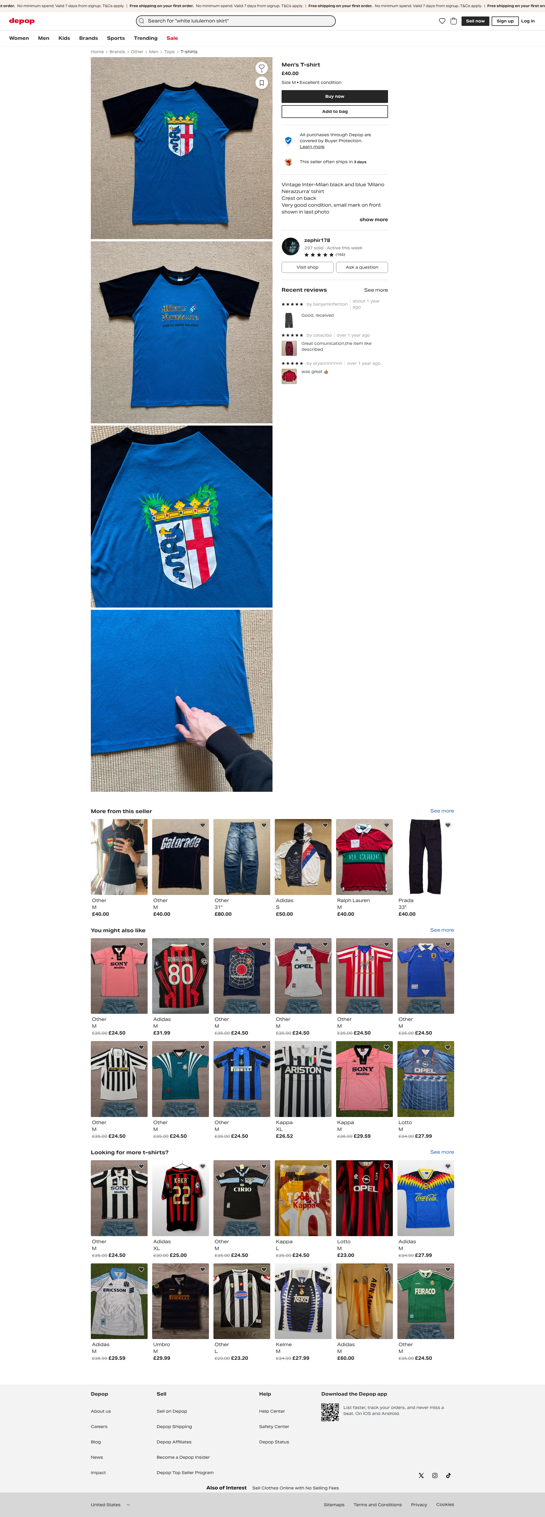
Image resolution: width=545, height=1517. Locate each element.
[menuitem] (19, 38)
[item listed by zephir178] (119, 857)
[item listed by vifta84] (303, 1079)
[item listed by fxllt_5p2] (425, 1301)
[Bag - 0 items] (453, 21)
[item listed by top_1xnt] (364, 1301)
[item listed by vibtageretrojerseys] (119, 1301)
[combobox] (236, 21)
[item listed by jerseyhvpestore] (425, 1198)
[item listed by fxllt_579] (241, 1198)
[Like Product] (141, 825)
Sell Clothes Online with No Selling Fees (295, 1488)
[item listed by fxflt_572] (425, 976)
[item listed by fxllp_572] (241, 976)
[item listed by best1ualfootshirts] (180, 1301)
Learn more (312, 146)
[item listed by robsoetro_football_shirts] (303, 1198)
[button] (346, 254)
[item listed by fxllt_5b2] (364, 976)
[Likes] (442, 21)
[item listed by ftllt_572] (303, 976)
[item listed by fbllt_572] (119, 976)
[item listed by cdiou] (364, 1198)
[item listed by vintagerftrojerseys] (364, 1079)
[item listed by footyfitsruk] (241, 1301)
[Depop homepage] (22, 21)
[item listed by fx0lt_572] (119, 1198)
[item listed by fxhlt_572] (241, 1079)
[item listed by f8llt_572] (180, 1079)
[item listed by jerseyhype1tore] (303, 1301)
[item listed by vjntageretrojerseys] (425, 1079)
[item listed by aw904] (180, 1198)
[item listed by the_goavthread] (180, 976)
